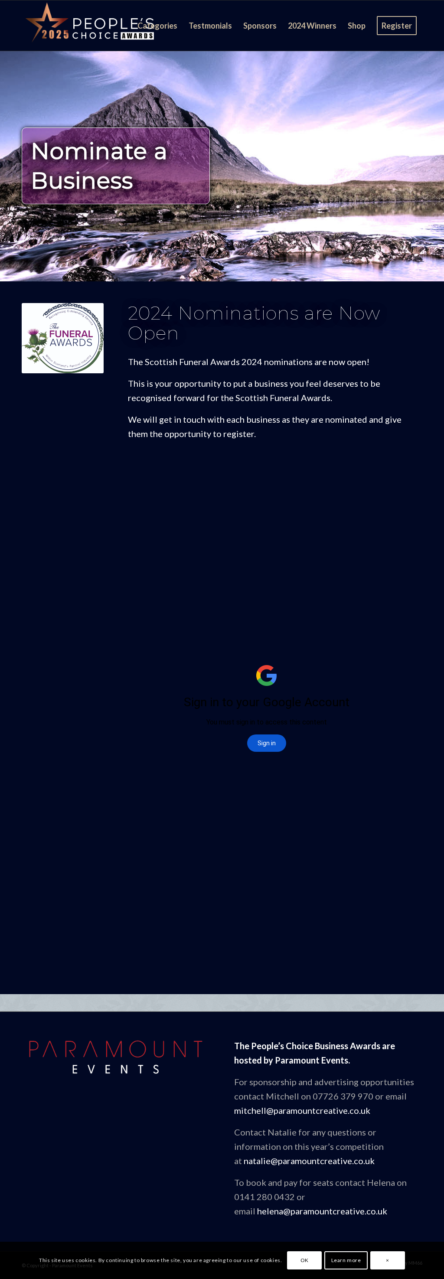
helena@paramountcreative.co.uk (322, 1211)
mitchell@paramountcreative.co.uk (302, 1110)
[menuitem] (157, 25)
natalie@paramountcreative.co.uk (309, 1160)
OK (304, 1260)
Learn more (346, 1260)
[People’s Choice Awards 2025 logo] (91, 25)
